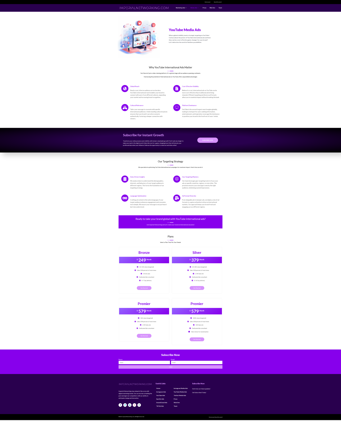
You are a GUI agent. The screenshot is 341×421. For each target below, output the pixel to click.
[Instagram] (139, 405)
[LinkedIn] (130, 405)
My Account (207, 2)
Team (220, 8)
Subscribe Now (207, 140)
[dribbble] (134, 405)
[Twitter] (125, 405)
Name (120, 359)
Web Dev (212, 8)
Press (204, 8)
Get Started (144, 288)
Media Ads (193, 8)
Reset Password (218, 2)
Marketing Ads (180, 8)
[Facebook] (120, 405)
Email (172, 359)
